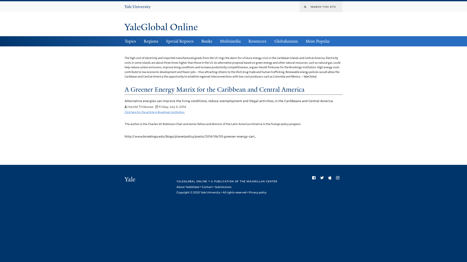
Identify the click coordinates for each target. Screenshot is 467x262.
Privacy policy (258, 192)
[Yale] (130, 179)
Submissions (223, 187)
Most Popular (318, 41)
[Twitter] (323, 178)
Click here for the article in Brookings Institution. (155, 112)
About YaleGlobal (187, 187)
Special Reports (180, 41)
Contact (207, 187)
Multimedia (230, 41)
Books (206, 41)
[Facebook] (314, 178)
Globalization (286, 41)
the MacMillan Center (258, 181)
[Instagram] (338, 178)
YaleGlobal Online (161, 27)
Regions (151, 41)
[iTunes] (330, 178)
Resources (257, 41)
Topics (130, 41)
